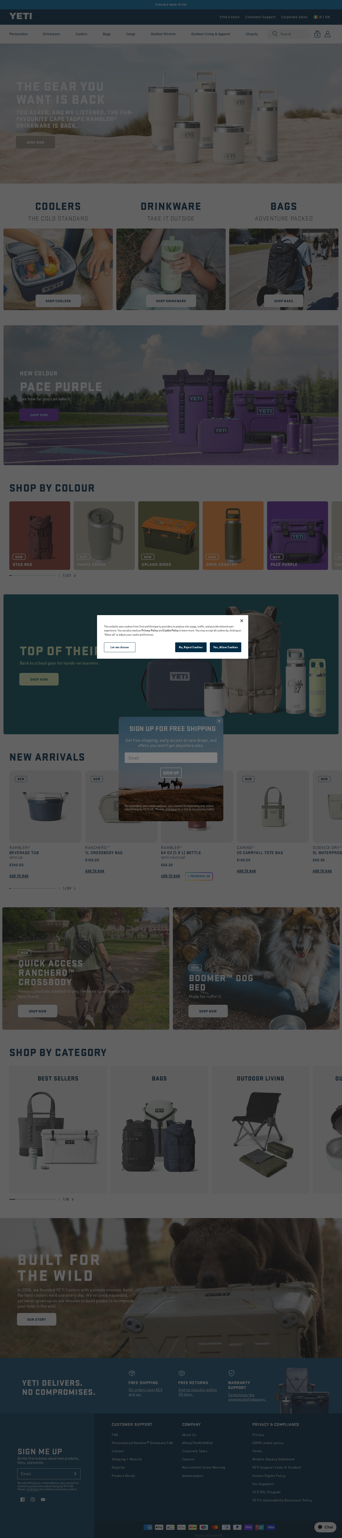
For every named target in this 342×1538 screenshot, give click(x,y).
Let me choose (120, 647)
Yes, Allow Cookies (225, 647)
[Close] (242, 621)
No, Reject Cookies (191, 647)
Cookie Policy (171, 630)
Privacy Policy (149, 630)
